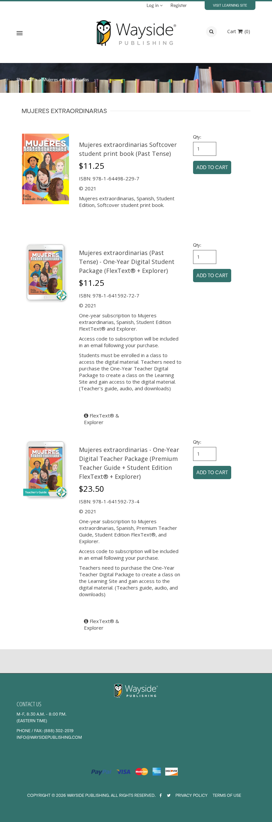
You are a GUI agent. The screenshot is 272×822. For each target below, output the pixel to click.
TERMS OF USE (227, 795)
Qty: (197, 137)
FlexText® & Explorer (101, 418)
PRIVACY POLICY (191, 795)
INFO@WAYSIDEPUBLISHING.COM (49, 737)
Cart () (238, 31)
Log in (153, 5)
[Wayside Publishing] (136, 33)
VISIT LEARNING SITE (230, 5)
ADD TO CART (212, 167)
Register (178, 5)
